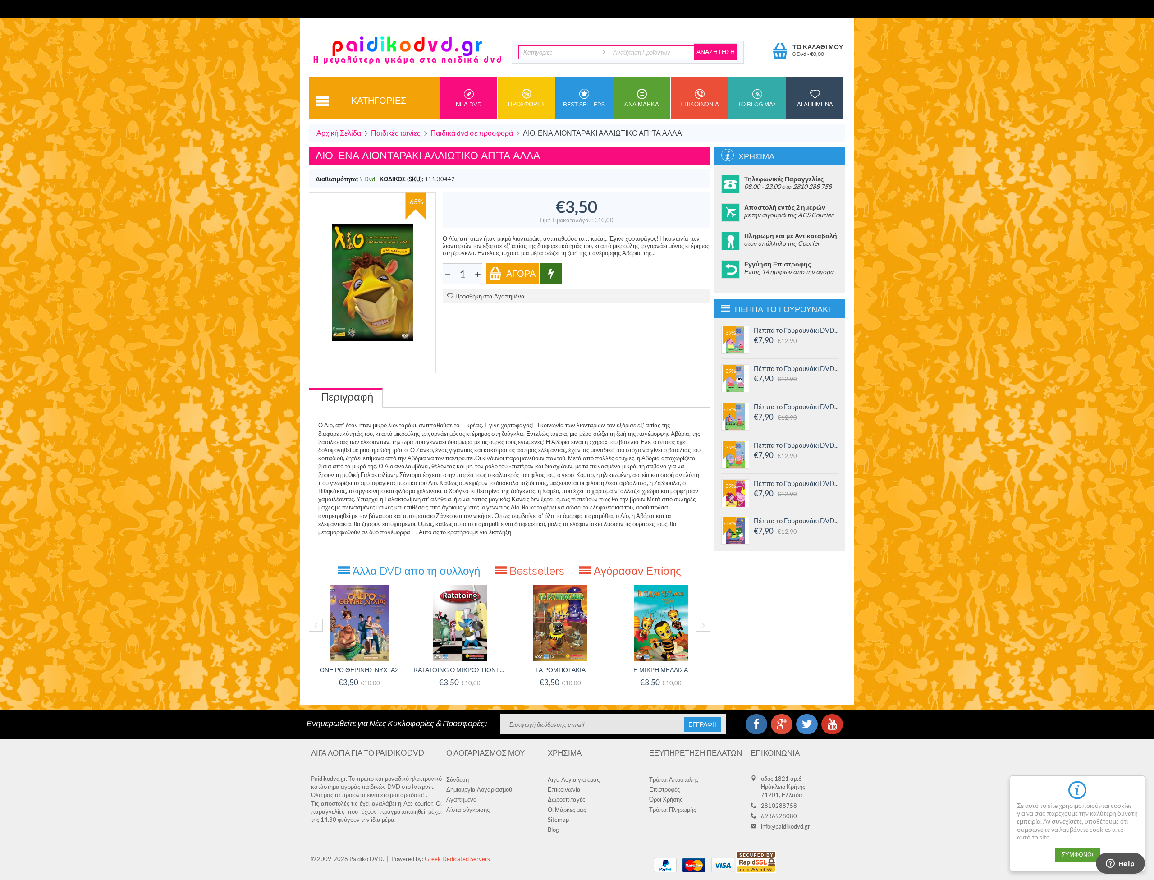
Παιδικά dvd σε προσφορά (471, 132)
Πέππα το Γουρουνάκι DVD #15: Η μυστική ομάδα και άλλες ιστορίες (796, 368)
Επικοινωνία (564, 789)
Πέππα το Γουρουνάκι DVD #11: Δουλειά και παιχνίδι (796, 521)
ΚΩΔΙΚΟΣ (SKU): (401, 179)
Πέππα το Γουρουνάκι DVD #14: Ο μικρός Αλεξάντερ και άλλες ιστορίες (796, 407)
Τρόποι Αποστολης (673, 779)
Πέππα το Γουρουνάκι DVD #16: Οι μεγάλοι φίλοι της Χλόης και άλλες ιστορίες (796, 330)
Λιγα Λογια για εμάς (574, 779)
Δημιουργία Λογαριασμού (479, 789)
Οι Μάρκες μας (567, 809)
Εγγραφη (702, 724)
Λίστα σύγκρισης (468, 809)
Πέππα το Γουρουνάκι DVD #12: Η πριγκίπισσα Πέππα (796, 483)
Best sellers (584, 104)
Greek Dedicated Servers (457, 858)
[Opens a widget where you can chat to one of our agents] (1120, 864)
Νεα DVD (468, 104)
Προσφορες (526, 104)
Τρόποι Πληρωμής (672, 809)
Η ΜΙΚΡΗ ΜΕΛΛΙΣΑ (660, 670)
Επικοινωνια (699, 104)
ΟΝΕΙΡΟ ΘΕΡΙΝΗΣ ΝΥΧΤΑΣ (359, 670)
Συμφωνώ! (1077, 855)
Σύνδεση (457, 779)
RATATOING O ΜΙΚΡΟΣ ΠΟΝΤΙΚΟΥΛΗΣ (459, 670)
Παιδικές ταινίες (396, 132)
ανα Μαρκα (641, 104)
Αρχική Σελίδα (338, 132)
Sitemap (558, 819)
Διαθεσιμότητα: (337, 179)
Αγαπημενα (815, 104)
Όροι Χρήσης (665, 799)
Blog (553, 829)
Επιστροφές (664, 789)
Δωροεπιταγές (566, 799)
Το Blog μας (757, 104)
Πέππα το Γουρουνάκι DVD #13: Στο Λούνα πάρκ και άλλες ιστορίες (796, 445)
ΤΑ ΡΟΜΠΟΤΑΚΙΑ (560, 670)
